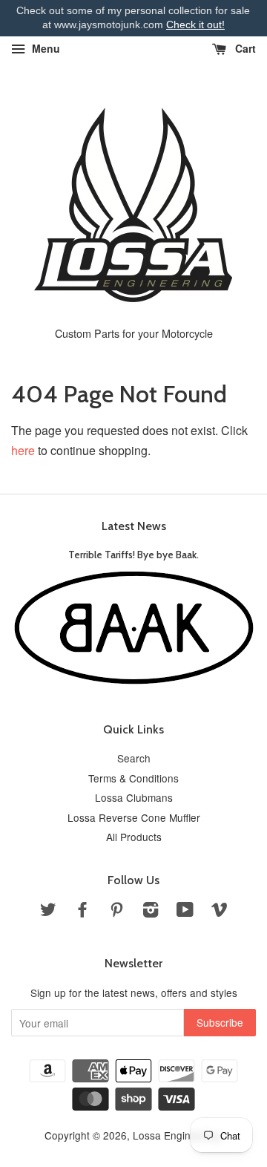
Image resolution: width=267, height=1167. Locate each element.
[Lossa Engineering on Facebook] (82, 911)
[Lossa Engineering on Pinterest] (116, 911)
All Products (134, 836)
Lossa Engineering (176, 1135)
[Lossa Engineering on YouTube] (185, 911)
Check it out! (195, 24)
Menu (44, 48)
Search (134, 758)
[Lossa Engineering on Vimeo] (219, 911)
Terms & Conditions (133, 778)
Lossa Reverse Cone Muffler (133, 817)
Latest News (134, 526)
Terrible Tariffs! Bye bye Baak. (133, 554)
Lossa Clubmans (134, 797)
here (23, 450)
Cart (244, 48)
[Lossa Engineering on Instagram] (150, 911)
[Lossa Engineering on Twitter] (48, 911)
